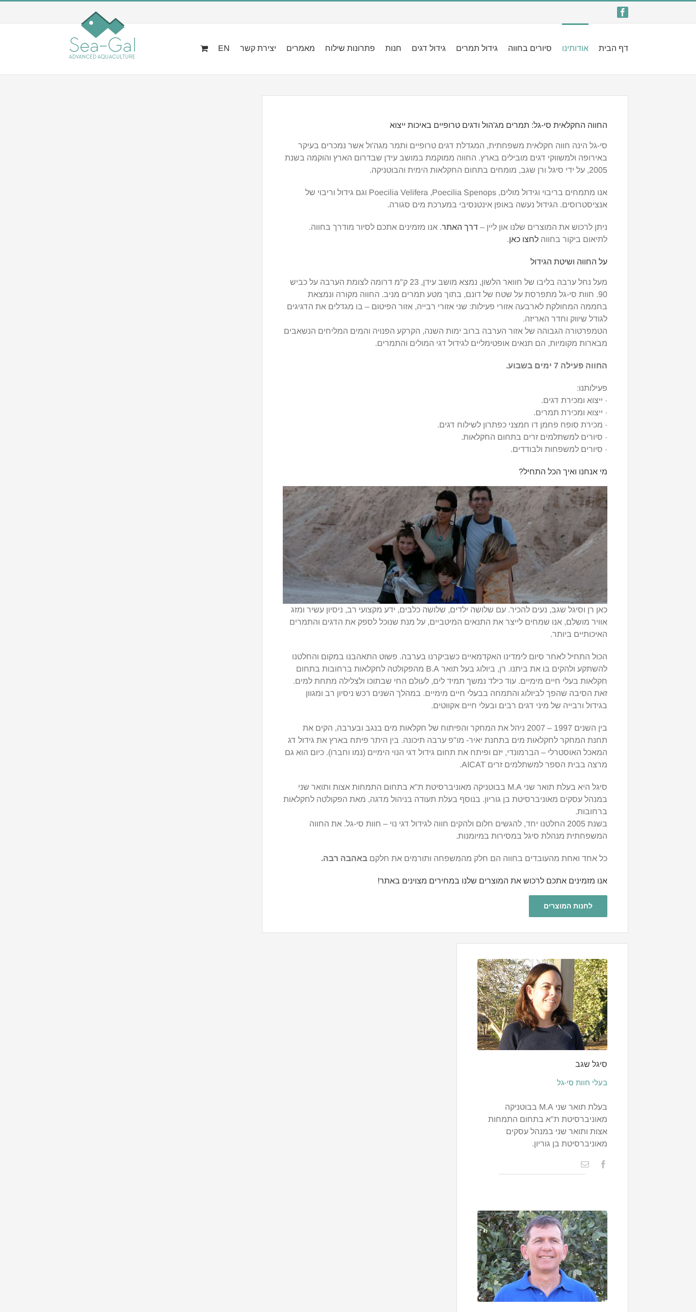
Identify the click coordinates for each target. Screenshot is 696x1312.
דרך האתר (461, 227)
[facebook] (603, 1164)
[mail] (585, 1164)
